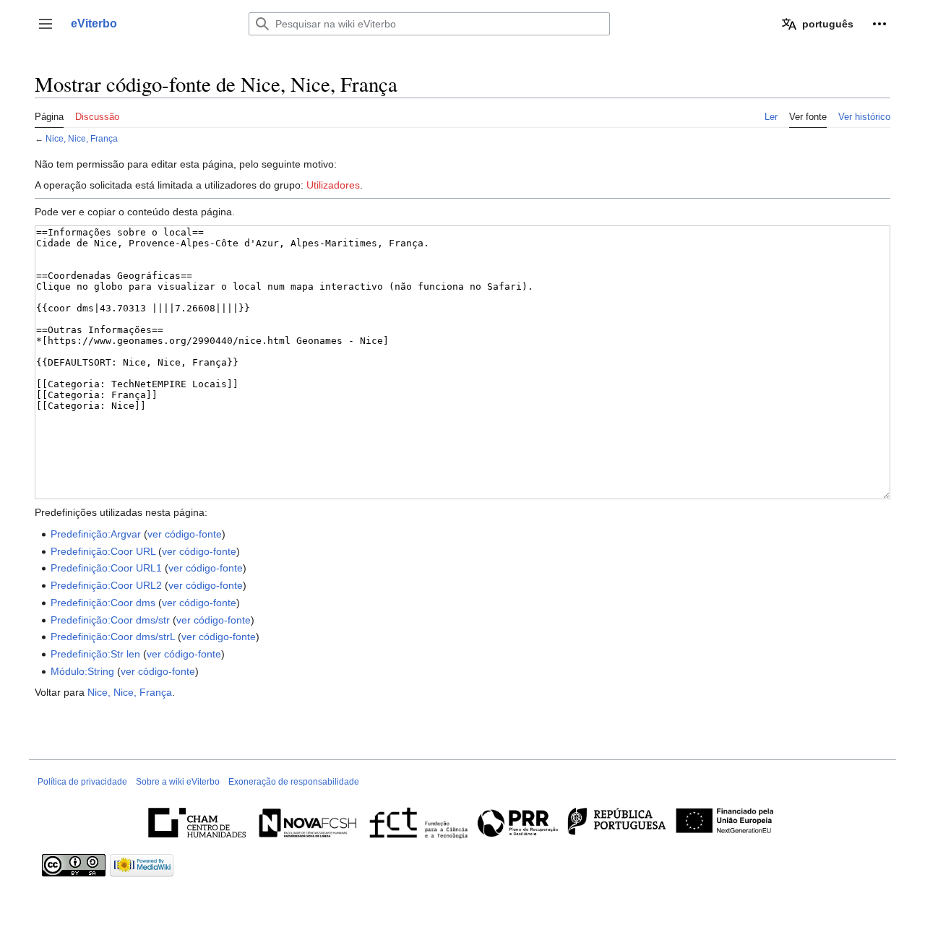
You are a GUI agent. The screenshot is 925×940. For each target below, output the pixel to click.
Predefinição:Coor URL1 (106, 568)
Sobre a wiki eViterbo (178, 782)
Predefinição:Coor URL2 (106, 585)
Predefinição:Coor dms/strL (113, 636)
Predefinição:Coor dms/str (110, 620)
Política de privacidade (82, 782)
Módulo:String (82, 671)
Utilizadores (333, 185)
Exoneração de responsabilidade (293, 782)
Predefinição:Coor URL (103, 551)
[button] (45, 23)
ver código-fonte (184, 534)
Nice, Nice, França (82, 138)
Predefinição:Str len (95, 654)
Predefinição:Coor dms (103, 602)
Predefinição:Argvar (96, 534)
